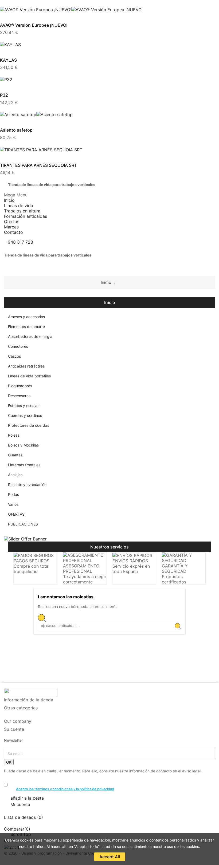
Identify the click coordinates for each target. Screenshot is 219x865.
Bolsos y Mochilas (23, 445)
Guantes (15, 455)
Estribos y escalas (23, 405)
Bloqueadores (20, 386)
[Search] (178, 626)
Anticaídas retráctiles (26, 366)
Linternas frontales (24, 465)
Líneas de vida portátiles (29, 376)
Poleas (13, 435)
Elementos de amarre (26, 326)
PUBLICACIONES (23, 524)
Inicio (109, 302)
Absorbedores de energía (30, 336)
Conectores (18, 346)
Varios (13, 504)
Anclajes (15, 474)
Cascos (14, 356)
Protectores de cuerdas (28, 425)
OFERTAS (16, 514)
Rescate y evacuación (27, 484)
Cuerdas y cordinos (25, 415)
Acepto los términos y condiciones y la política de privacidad (65, 789)
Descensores (19, 395)
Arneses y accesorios (26, 316)
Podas (13, 494)
